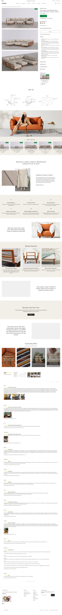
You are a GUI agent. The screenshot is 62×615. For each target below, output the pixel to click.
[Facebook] (2, 603)
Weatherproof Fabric (43, 61)
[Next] (60, 123)
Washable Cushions (43, 64)
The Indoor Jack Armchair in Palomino (9, 534)
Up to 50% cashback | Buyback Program (45, 28)
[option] (31, 123)
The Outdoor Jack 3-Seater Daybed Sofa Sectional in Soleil (12, 464)
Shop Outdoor (23, 3)
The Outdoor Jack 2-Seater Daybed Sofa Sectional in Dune (12, 475)
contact (34, 600)
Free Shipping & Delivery (43, 66)
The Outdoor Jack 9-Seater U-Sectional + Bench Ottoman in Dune (12, 427)
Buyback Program (42, 69)
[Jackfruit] (4, 3)
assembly (34, 597)
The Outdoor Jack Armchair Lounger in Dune (10, 516)
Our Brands (28, 3)
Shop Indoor (18, 3)
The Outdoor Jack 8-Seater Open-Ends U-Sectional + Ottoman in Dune (12, 6)
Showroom (33, 3)
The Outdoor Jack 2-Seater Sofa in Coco (9, 485)
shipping (34, 593)
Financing (38, 3)
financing (25, 594)
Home (2, 6)
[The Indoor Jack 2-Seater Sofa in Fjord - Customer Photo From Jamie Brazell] (38, 373)
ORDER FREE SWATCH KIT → (43, 25)
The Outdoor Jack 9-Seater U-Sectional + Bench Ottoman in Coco (12, 505)
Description (41, 36)
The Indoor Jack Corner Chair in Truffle (9, 568)
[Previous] (2, 123)
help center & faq (35, 598)
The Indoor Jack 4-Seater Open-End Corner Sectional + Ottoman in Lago (13, 543)
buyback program (35, 594)
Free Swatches (44, 3)
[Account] (55, 3)
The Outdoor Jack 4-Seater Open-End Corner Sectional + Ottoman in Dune (14, 454)
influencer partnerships (27, 593)
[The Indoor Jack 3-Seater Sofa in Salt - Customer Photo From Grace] (32, 376)
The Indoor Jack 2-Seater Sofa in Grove (9, 577)
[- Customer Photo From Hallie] (29, 373)
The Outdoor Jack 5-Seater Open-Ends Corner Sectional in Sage (12, 495)
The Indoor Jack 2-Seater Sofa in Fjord (9, 418)
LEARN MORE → (31, 314)
